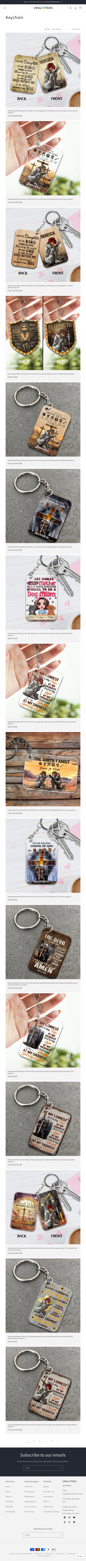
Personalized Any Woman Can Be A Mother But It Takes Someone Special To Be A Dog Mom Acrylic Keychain (40, 634)
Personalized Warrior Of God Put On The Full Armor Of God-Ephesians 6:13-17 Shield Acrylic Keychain (41, 374)
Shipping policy (30, 1502)
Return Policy (29, 1512)
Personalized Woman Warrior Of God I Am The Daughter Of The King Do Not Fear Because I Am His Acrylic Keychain (42, 112)
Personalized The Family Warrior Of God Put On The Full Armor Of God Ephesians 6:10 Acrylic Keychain (41, 810)
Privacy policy (29, 1492)
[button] (4, 7)
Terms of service (30, 1507)
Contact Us (28, 1487)
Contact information (44, 1556)
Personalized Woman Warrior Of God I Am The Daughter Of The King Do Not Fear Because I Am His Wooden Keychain (40, 286)
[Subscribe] (60, 1468)
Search (8, 1492)
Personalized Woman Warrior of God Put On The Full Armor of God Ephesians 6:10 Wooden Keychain (41, 460)
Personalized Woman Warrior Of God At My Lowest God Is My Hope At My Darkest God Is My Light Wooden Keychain (42, 1426)
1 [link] (27, 1441)
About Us (9, 1497)
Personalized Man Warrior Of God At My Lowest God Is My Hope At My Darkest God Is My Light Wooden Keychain (41, 1161)
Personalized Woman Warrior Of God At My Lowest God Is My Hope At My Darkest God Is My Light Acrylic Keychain (42, 723)
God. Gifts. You (48, 1492)
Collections (10, 1502)
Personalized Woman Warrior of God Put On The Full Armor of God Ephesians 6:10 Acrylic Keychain (40, 199)
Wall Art (46, 1502)
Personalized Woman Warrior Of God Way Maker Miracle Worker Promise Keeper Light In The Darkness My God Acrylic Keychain (42, 1249)
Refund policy (29, 1497)
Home (8, 1487)
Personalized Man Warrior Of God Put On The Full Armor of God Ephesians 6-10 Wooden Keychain (40, 547)
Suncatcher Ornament (51, 1512)
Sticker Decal (48, 1507)
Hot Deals (9, 1507)
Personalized (10, 1512)
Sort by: (47, 29)
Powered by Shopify (27, 1553)
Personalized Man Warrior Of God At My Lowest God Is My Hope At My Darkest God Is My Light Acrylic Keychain (41, 1072)
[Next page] (58, 1441)
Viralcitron (17, 1553)
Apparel (46, 1487)
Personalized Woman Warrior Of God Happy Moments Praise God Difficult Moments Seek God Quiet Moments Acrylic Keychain (40, 1337)
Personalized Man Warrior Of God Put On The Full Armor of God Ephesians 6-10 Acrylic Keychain (39, 897)
